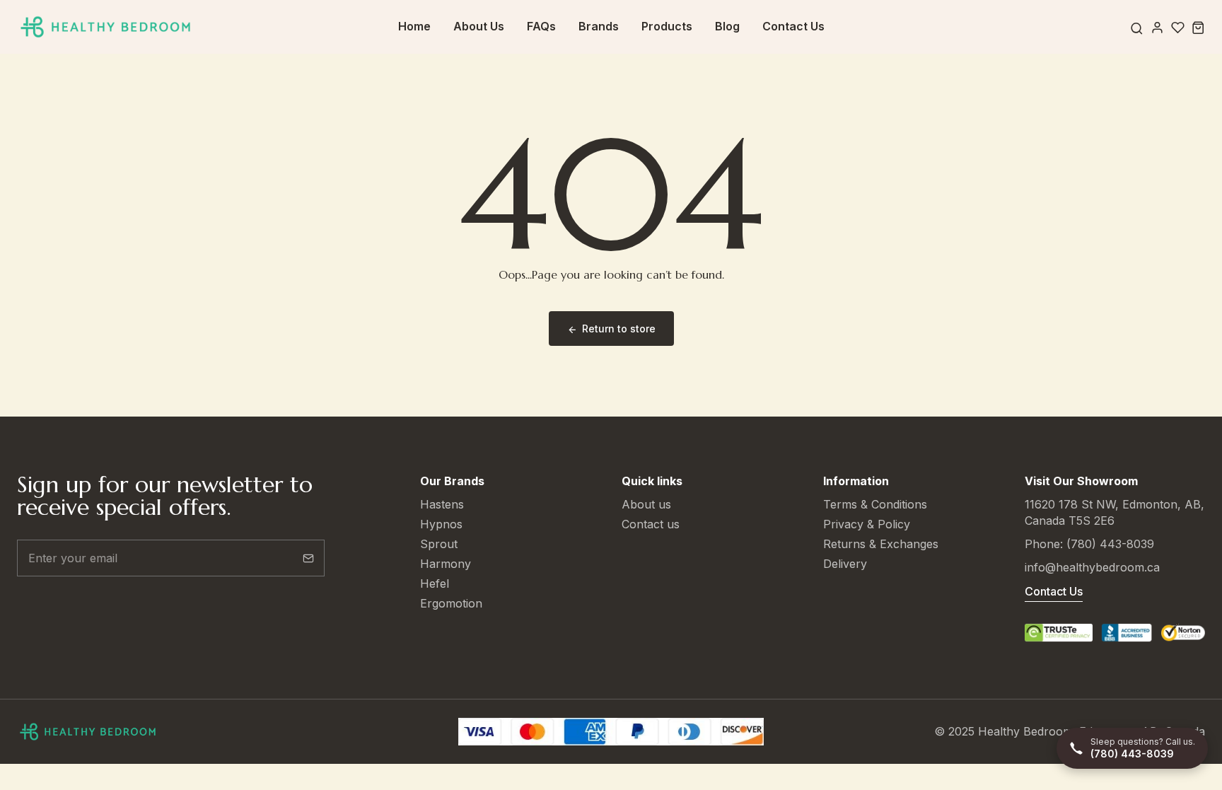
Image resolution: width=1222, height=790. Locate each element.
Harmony (445, 564)
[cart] (1198, 27)
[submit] (308, 558)
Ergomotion (451, 603)
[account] (1157, 27)
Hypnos (441, 524)
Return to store (619, 329)
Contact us (651, 524)
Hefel (434, 583)
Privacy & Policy (866, 524)
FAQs (541, 26)
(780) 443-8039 (1110, 544)
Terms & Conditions (875, 504)
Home (414, 26)
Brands (598, 26)
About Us (478, 26)
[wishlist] (1178, 27)
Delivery (845, 564)
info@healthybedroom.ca (1092, 567)
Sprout (439, 544)
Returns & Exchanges (880, 544)
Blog (727, 26)
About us (646, 504)
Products (666, 26)
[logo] (105, 27)
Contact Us (793, 26)
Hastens (442, 504)
